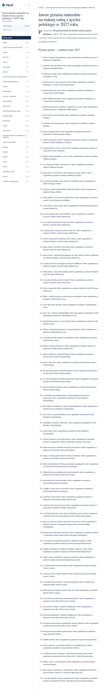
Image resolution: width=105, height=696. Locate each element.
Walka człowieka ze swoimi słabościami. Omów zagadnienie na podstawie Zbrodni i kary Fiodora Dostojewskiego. (68, 355)
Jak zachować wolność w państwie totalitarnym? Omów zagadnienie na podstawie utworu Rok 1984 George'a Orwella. (67, 607)
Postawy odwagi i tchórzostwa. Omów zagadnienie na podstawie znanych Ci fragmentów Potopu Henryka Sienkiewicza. (69, 347)
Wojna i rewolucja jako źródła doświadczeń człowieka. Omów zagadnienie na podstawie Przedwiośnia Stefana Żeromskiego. (69, 456)
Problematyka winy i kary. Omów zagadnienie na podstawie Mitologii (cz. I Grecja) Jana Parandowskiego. (69, 91)
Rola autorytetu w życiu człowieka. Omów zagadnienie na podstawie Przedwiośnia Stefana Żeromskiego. (66, 481)
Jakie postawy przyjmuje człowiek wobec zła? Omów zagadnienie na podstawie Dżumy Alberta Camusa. (70, 591)
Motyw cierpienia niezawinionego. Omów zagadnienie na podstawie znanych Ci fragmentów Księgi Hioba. (70, 58)
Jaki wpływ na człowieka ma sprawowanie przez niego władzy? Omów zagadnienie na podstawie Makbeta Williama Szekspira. (67, 174)
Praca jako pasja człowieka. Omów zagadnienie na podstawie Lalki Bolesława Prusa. (70, 305)
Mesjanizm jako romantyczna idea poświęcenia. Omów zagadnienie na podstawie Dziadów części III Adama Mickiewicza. (67, 231)
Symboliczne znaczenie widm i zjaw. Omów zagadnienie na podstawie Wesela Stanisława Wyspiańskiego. (69, 423)
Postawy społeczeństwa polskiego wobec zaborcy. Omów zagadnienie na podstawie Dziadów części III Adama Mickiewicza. (67, 239)
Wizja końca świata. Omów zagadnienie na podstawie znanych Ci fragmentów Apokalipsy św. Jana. (70, 75)
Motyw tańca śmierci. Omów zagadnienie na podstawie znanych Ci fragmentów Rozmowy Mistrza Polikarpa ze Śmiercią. (70, 141)
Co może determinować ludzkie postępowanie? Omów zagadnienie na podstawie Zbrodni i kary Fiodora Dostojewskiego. (70, 380)
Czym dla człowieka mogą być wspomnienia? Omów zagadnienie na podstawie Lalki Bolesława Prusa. (70, 338)
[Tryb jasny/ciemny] (29, 5)
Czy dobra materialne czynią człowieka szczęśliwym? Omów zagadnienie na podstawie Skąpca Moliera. (69, 182)
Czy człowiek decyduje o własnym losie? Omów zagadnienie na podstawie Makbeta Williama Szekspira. (68, 165)
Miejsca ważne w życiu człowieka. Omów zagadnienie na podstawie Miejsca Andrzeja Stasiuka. (69, 662)
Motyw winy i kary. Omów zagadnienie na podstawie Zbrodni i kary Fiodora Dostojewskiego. (69, 363)
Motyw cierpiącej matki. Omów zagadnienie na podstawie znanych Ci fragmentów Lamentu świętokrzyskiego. (67, 132)
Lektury (41, 8)
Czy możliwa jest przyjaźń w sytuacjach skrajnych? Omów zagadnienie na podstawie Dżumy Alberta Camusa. (69, 583)
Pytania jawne (7, 38)
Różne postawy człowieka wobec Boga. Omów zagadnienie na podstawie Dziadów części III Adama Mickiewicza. (68, 248)
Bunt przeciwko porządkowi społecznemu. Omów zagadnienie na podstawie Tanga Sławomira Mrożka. (69, 632)
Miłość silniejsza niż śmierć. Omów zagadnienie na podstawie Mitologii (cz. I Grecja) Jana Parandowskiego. (69, 99)
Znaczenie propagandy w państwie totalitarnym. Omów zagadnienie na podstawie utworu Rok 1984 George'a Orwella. (67, 616)
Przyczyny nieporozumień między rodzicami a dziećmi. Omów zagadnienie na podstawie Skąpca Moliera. (70, 190)
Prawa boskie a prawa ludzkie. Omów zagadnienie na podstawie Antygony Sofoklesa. (69, 116)
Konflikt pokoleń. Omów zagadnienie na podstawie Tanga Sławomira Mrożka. (70, 639)
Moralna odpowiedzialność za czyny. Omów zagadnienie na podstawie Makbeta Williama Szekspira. (70, 157)
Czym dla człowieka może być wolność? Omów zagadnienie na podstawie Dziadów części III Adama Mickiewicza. (68, 281)
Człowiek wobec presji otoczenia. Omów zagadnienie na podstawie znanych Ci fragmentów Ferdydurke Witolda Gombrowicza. (70, 506)
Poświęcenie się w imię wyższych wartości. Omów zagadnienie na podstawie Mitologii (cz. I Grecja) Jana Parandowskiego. (69, 83)
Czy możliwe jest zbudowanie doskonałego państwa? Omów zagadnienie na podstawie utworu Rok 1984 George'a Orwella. (69, 599)
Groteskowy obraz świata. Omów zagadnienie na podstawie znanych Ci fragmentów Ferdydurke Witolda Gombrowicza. (67, 498)
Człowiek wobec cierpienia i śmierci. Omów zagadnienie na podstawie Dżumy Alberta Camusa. (69, 574)
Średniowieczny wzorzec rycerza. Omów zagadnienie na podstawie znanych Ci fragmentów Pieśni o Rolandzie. (70, 149)
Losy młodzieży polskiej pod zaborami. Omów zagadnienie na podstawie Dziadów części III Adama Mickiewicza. (68, 223)
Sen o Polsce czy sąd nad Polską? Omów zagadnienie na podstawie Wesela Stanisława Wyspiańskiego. (68, 415)
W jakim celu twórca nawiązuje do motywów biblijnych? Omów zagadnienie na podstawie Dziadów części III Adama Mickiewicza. (70, 264)
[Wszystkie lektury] (25, 5)
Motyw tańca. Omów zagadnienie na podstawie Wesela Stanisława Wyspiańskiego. (66, 432)
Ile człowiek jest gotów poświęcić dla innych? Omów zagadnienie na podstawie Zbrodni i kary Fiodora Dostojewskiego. (70, 371)
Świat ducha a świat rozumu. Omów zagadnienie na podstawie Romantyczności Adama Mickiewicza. (70, 206)
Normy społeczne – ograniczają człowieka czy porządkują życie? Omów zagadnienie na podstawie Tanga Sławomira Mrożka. (67, 646)
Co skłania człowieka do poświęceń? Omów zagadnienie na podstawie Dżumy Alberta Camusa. (69, 566)
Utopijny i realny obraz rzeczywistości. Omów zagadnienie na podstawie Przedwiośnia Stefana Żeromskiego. (68, 489)
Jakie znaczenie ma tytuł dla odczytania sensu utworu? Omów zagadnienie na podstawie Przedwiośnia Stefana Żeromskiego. (70, 448)
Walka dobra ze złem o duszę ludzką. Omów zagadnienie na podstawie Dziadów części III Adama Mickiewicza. (70, 272)
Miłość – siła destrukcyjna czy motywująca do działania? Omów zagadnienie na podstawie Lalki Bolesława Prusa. (70, 297)
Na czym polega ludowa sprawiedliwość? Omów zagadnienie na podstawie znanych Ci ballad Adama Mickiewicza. (68, 215)
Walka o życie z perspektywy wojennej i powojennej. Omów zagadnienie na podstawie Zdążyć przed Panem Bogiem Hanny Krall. (69, 558)
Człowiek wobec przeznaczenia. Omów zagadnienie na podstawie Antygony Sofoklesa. (69, 124)
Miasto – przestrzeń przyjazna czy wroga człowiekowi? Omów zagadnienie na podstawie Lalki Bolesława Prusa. (70, 330)
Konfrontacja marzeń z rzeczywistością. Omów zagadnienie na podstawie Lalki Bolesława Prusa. (70, 322)
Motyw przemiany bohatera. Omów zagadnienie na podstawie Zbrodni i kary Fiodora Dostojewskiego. (70, 388)
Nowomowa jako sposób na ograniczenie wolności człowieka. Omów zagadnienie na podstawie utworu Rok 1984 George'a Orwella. (70, 624)
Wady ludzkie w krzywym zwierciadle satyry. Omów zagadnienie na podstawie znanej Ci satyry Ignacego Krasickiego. (70, 198)
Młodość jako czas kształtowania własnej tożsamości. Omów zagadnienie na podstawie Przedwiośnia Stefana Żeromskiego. (69, 473)
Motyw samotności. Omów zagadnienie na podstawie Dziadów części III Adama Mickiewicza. (70, 289)
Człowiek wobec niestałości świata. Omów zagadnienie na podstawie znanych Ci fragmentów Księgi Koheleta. (70, 66)
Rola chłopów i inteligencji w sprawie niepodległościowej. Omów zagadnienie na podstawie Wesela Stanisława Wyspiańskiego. (70, 407)
